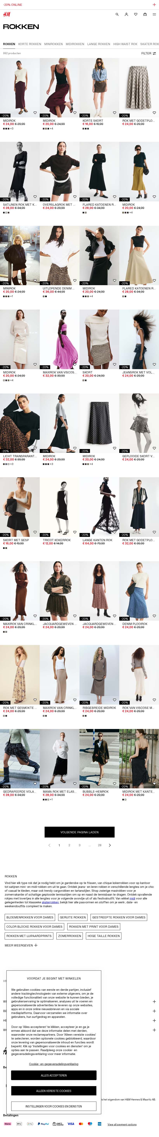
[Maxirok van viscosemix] (60, 339)
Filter (146, 53)
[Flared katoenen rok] (99, 171)
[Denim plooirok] (139, 591)
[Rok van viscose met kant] (139, 675)
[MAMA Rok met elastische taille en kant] (60, 759)
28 (99, 845)
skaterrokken (50, 902)
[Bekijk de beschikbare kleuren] (86, 128)
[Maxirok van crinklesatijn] (20, 591)
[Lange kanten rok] (99, 507)
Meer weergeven (19, 945)
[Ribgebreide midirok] (99, 675)
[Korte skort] (99, 88)
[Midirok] (20, 88)
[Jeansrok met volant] (139, 339)
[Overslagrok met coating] (60, 171)
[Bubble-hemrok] (99, 759)
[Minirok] (20, 255)
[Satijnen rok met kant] (20, 171)
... (90, 845)
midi (132, 898)
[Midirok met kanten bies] (139, 759)
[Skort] (99, 339)
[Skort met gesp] (20, 507)
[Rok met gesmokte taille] (20, 675)
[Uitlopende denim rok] (60, 255)
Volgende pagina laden (79, 832)
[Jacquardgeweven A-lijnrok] (60, 591)
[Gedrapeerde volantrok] (20, 759)
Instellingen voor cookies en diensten (54, 1106)
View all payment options (122, 1124)
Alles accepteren (54, 1075)
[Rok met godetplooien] (139, 88)
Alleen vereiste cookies (53, 1091)
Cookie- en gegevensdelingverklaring (53, 1064)
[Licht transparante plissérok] (20, 423)
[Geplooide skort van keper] (139, 423)
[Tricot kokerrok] (60, 507)
